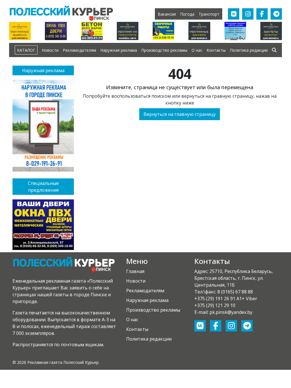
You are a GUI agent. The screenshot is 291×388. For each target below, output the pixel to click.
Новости (50, 50)
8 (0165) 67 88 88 (235, 292)
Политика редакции (249, 50)
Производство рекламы (164, 50)
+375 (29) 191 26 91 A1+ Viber (225, 298)
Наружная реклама (118, 50)
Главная (135, 271)
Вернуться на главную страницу (180, 114)
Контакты (216, 50)
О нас (197, 50)
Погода (187, 14)
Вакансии (167, 14)
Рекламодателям (79, 50)
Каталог (26, 50)
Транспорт (209, 14)
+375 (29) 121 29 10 (214, 305)
